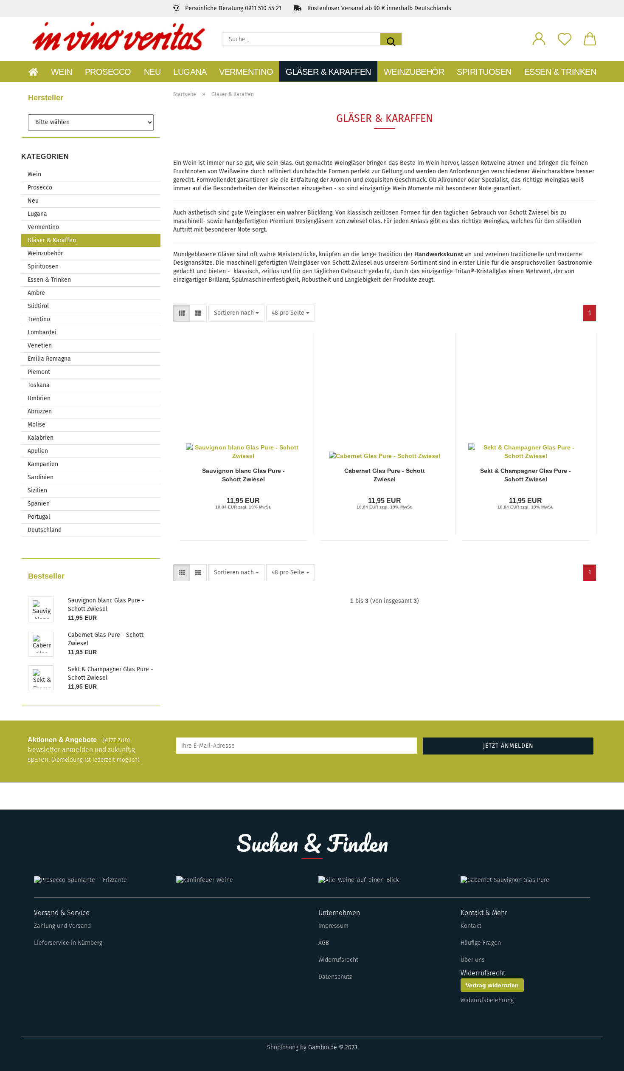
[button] (539, 38)
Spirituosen (484, 71)
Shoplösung (282, 1047)
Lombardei (42, 332)
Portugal (39, 516)
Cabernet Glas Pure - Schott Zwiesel (384, 474)
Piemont (39, 372)
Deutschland (45, 530)
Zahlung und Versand (62, 926)
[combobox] (236, 313)
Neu (152, 71)
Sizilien (37, 490)
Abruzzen (40, 411)
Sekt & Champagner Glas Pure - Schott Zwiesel (525, 474)
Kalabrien (40, 437)
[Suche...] (391, 39)
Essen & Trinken (560, 71)
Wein (61, 71)
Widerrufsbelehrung (487, 1000)
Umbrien (39, 398)
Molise (36, 424)
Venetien (40, 345)
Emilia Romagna (49, 358)
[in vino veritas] (118, 36)
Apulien (38, 451)
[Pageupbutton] (600, 1058)
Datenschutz (335, 977)
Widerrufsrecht (338, 960)
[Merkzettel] (564, 38)
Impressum (333, 926)
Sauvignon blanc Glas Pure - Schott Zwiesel (243, 474)
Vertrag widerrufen (492, 985)
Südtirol (38, 306)
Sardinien (40, 477)
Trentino (39, 319)
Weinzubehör (414, 71)
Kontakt (471, 926)
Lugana (189, 71)
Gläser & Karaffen (328, 71)
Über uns (473, 960)
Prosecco (108, 71)
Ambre (36, 293)
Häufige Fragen (481, 943)
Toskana (39, 385)
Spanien (39, 503)
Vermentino (246, 71)
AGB (323, 943)
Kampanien (43, 464)
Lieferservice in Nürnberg (68, 943)
